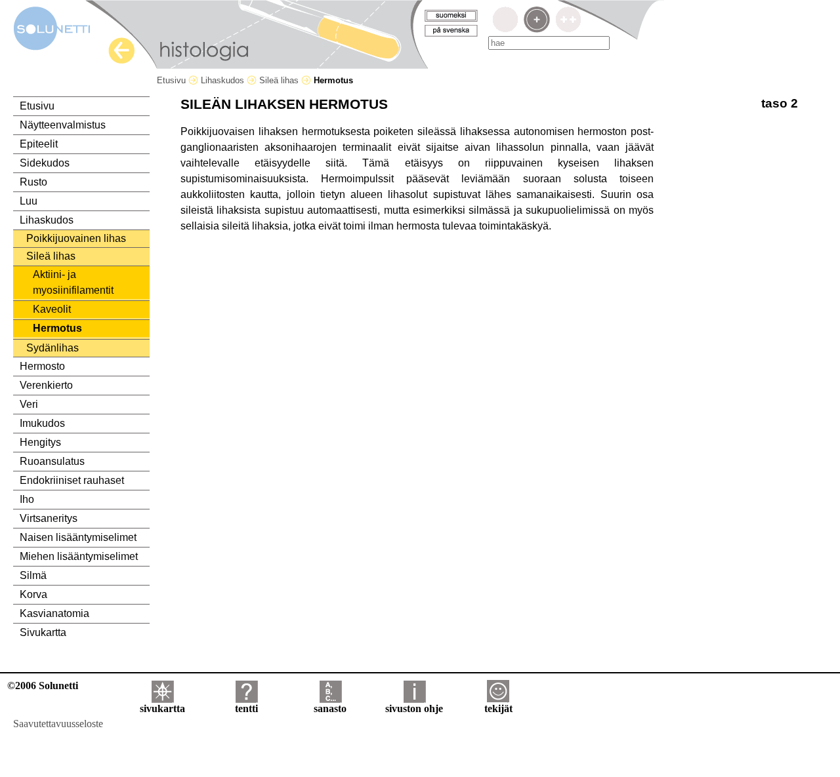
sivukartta (162, 708)
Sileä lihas (280, 80)
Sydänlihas (52, 347)
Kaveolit (52, 309)
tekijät (498, 708)
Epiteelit (39, 143)
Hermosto (42, 366)
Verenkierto (46, 385)
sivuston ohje (414, 708)
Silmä (33, 575)
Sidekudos (45, 163)
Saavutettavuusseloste (58, 723)
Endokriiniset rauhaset (72, 480)
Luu (28, 201)
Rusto (33, 182)
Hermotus (57, 328)
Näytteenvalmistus (63, 124)
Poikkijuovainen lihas (76, 238)
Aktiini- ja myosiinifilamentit (73, 282)
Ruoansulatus (52, 461)
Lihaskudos (224, 80)
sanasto (330, 708)
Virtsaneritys (48, 518)
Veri (29, 404)
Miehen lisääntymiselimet (79, 556)
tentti (246, 708)
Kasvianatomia (54, 613)
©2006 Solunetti (42, 685)
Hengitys (40, 442)
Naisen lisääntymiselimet (78, 537)
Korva (33, 594)
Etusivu (172, 80)
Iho (27, 499)
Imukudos (42, 423)
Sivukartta (43, 632)
